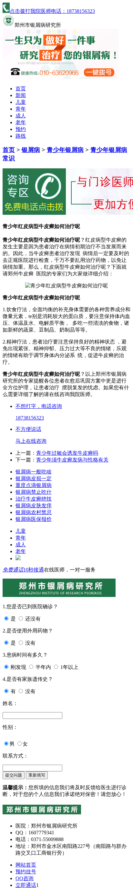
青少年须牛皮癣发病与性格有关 (72, 459)
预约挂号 (25, 871)
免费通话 (13, 569)
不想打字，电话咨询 (38, 406)
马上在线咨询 (30, 441)
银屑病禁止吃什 (33, 492)
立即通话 (25, 885)
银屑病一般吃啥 (33, 471)
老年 (20, 122)
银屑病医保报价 (33, 519)
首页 (20, 88)
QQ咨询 (24, 878)
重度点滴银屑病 (33, 485)
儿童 (20, 102)
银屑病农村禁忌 (33, 512)
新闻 (20, 95)
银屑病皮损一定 (33, 478)
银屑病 (31, 149)
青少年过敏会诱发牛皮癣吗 (67, 453)
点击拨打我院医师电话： (52, 11)
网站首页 (25, 865)
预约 (20, 129)
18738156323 (29, 418)
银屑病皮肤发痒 (33, 505)
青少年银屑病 (65, 149)
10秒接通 (33, 569)
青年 (20, 109)
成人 (20, 115)
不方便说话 (28, 429)
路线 (20, 136)
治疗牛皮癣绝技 (33, 499)
